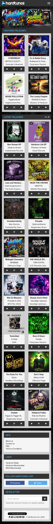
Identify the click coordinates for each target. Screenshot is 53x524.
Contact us (10, 443)
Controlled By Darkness (15, 227)
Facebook (15, 483)
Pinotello (11, 300)
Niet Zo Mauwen (14, 297)
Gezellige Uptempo (39, 300)
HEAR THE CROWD (39, 182)
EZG (19, 300)
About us (9, 441)
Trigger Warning (19, 415)
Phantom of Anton (38, 147)
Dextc (14, 377)
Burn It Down (39, 336)
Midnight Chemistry (14, 259)
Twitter (39, 483)
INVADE (35, 99)
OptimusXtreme (39, 224)
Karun (43, 99)
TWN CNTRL (39, 262)
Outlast (14, 412)
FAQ (7, 446)
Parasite (38, 221)
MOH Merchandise (13, 468)
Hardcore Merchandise (15, 465)
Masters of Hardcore (38, 102)
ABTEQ (8, 61)
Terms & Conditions (14, 448)
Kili (42, 377)
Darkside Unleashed (14, 64)
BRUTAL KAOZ (14, 303)
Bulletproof (34, 61)
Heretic (39, 339)
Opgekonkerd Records (14, 102)
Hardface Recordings (14, 380)
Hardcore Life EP (38, 144)
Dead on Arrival (14, 147)
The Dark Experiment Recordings (19, 188)
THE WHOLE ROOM (39, 259)
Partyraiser (45, 61)
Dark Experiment (12, 185)
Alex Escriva (14, 224)
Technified (14, 336)
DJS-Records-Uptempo (40, 265)
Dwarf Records (38, 150)
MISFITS (39, 185)
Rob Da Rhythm (39, 415)
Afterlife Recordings (39, 188)
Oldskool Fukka (39, 412)
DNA (14, 342)
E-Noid (14, 339)
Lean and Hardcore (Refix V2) (18, 182)
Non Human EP (14, 144)
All (46, 117)
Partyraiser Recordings (39, 64)
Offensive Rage (14, 265)
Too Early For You (14, 374)
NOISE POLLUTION (14, 96)
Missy (36, 377)
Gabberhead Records (14, 150)
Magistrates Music (39, 227)
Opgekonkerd (14, 99)
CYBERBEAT (14, 58)
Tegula (8, 415)
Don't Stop (39, 374)
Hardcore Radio (12, 463)
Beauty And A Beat (38, 297)
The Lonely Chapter (39, 96)
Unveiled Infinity (14, 221)
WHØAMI (14, 262)
